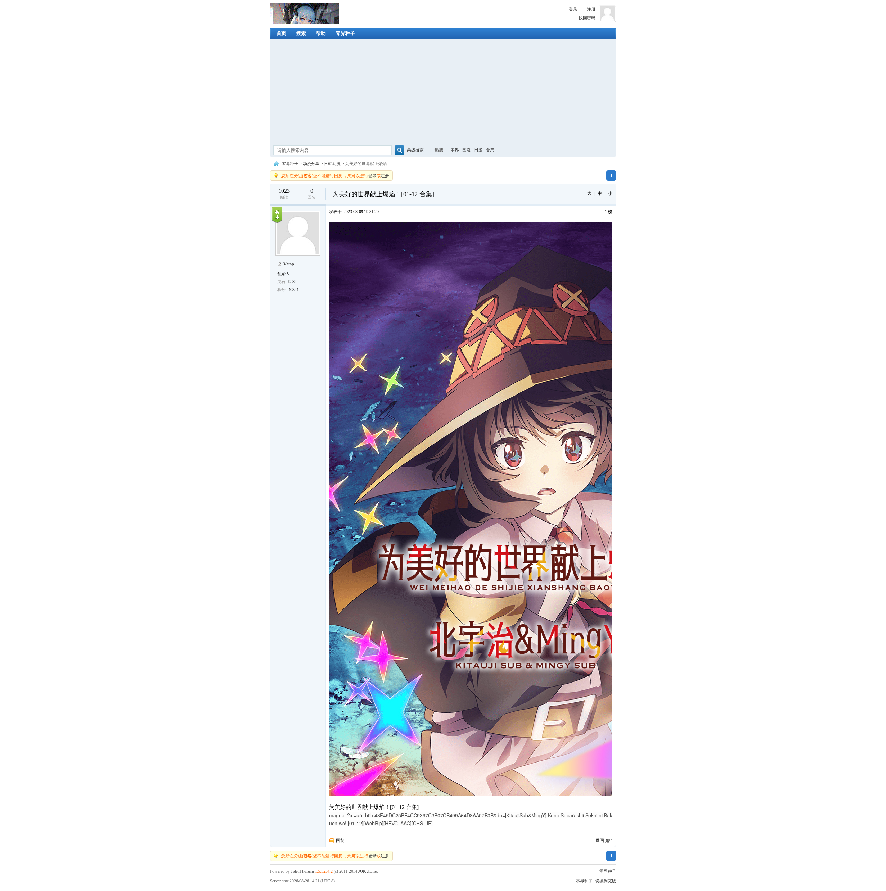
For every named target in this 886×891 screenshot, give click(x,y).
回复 (340, 840)
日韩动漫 (332, 163)
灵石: (282, 281)
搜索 (301, 33)
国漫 (466, 149)
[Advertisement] (443, 93)
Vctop (288, 264)
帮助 (321, 33)
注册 (591, 9)
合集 (490, 149)
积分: (282, 289)
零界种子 (304, 13)
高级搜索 (415, 149)
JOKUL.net (368, 871)
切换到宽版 (605, 881)
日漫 (478, 149)
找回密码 (587, 18)
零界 (455, 149)
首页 (281, 33)
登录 (573, 9)
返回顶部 (604, 840)
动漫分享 (311, 163)
